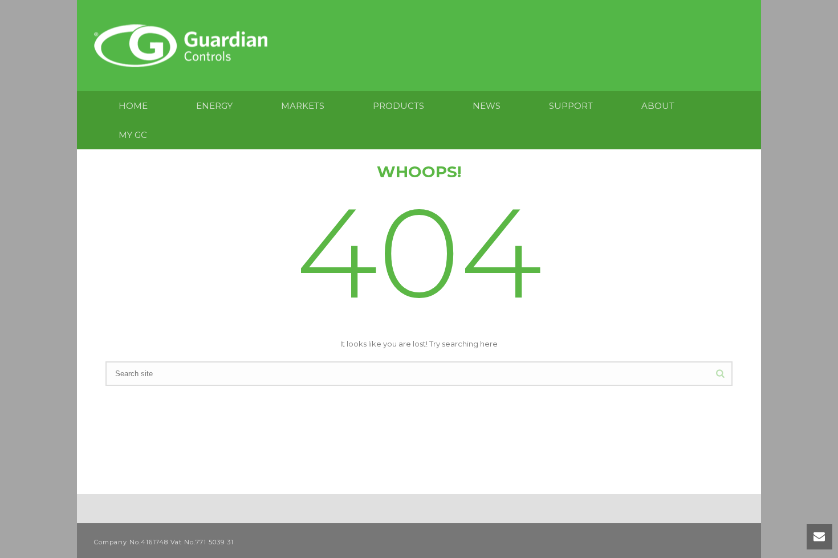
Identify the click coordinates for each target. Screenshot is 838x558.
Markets (302, 105)
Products (398, 105)
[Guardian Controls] (183, 45)
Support (571, 105)
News (487, 105)
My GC (133, 134)
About (657, 105)
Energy (214, 105)
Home (133, 105)
